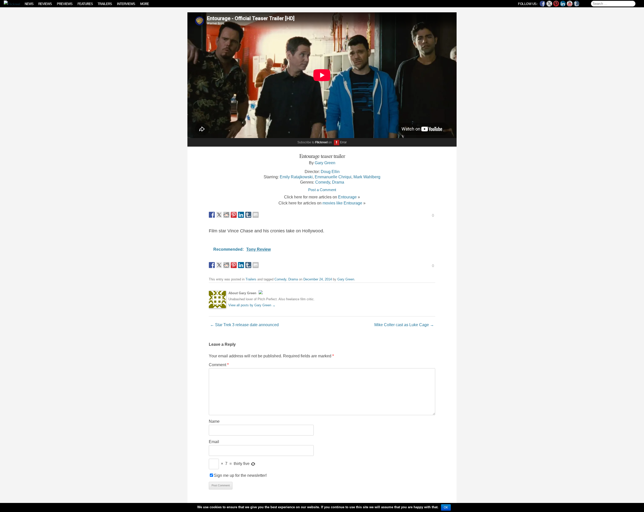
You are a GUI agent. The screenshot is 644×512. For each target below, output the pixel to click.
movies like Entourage (342, 203)
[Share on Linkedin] (241, 215)
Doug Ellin (330, 171)
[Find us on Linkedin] (563, 4)
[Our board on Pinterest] (556, 4)
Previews (64, 4)
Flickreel (321, 142)
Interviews (126, 4)
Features (85, 4)
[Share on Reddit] (226, 215)
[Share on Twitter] (219, 215)
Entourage (347, 197)
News (29, 4)
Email (214, 441)
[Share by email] (256, 215)
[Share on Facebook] (212, 215)
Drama (338, 182)
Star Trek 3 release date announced (244, 324)
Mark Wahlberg (366, 177)
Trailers (105, 4)
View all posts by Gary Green (251, 305)
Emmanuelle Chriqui (333, 177)
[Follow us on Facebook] (542, 4)
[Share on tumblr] (248, 215)
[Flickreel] (10, 4)
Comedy (322, 182)
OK (446, 507)
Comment (219, 364)
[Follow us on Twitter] (549, 4)
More (144, 4)
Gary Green (325, 162)
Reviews (45, 4)
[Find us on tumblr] (576, 4)
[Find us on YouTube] (570, 4)
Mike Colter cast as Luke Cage (404, 324)
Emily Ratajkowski (296, 177)
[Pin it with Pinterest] (234, 215)
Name (214, 421)
